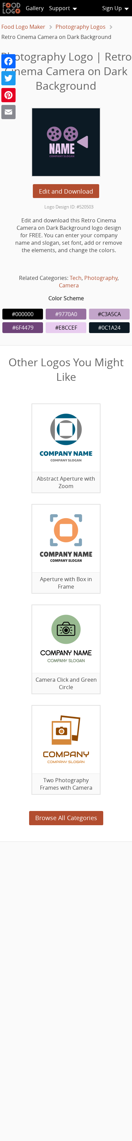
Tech (76, 278)
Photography (100, 278)
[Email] (8, 112)
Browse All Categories (66, 818)
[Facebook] (8, 61)
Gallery (35, 8)
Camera (69, 285)
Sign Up (112, 8)
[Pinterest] (8, 95)
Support (59, 8)
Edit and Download (66, 191)
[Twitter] (8, 78)
